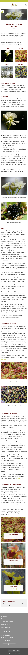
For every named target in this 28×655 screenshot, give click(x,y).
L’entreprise (4, 616)
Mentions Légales (5, 624)
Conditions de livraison (7, 621)
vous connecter (13, 604)
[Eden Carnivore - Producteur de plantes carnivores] (14, 4)
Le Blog (14, 22)
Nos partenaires (5, 627)
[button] (2, 4)
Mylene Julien (21, 30)
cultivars (3, 359)
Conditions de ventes (6, 619)
